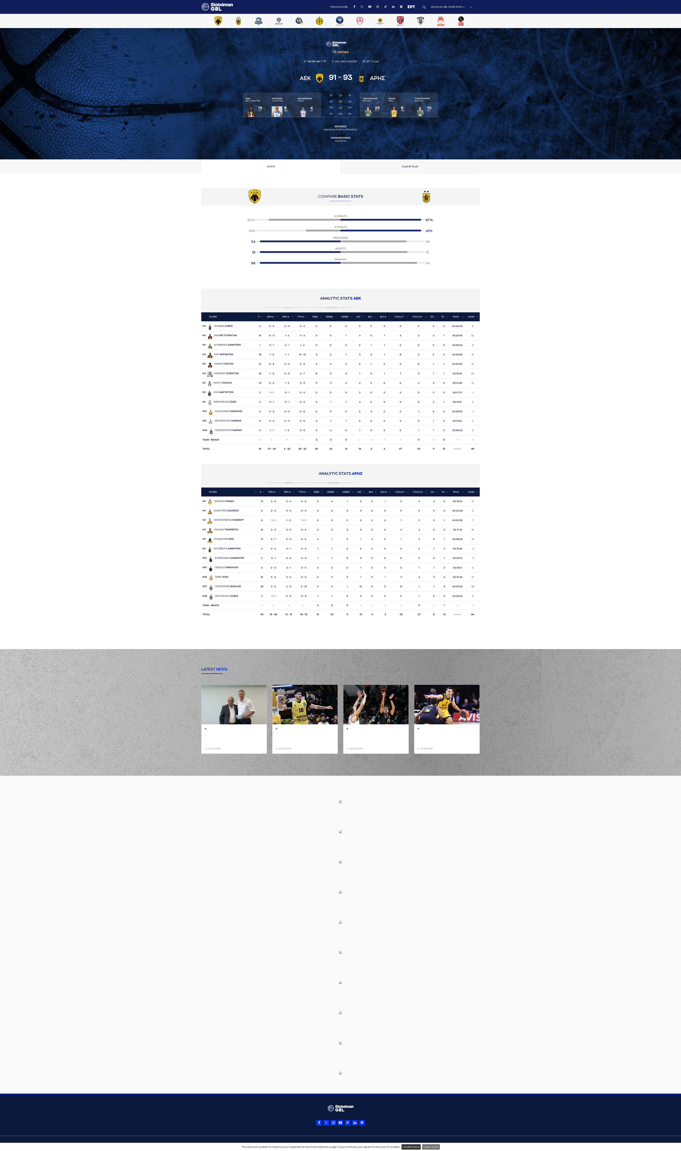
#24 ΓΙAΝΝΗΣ (222, 430)
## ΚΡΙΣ (218, 539)
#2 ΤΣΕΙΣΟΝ (217, 383)
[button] (470, 7)
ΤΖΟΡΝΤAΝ (277, 100)
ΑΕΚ (357, 298)
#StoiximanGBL (339, 7)
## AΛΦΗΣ (217, 326)
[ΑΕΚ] (218, 21)
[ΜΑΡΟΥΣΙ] (319, 21)
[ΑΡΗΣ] (238, 21)
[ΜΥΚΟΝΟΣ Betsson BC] (340, 21)
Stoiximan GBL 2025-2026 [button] (447, 7)
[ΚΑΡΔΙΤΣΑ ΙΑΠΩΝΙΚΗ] (279, 21)
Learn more (430, 1147)
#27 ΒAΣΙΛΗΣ (221, 586)
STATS (271, 166)
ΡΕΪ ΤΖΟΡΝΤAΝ (253, 100)
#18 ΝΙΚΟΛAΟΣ (220, 567)
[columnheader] (228, 316)
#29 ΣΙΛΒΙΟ (220, 596)
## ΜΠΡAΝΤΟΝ (217, 354)
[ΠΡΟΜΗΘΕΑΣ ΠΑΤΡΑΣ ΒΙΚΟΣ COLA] (461, 21)
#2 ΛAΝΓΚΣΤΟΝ (217, 392)
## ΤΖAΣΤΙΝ (217, 364)
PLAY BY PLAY (410, 166)
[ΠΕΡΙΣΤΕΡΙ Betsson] (441, 21)
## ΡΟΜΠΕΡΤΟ (220, 530)
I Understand (411, 1147)
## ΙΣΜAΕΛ (218, 501)
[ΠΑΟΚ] (420, 21)
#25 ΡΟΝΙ (215, 577)
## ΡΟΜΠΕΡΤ (223, 520)
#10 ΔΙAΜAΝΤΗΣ (223, 558)
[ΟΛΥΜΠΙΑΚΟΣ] (360, 21)
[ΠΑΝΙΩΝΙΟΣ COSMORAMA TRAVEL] (400, 21)
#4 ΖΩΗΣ (219, 402)
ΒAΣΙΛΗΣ (370, 100)
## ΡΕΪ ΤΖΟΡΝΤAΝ (219, 335)
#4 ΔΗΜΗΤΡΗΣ (221, 549)
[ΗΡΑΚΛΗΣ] (259, 21)
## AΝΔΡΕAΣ (220, 511)
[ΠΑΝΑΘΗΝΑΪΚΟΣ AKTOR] (380, 21)
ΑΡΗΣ (357, 473)
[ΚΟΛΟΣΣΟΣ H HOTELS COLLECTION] (299, 21)
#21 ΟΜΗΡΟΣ (221, 421)
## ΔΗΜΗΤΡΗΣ (221, 345)
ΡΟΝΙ (392, 100)
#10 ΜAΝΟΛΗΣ (222, 411)
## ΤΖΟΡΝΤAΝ (220, 373)
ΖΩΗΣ (305, 100)
